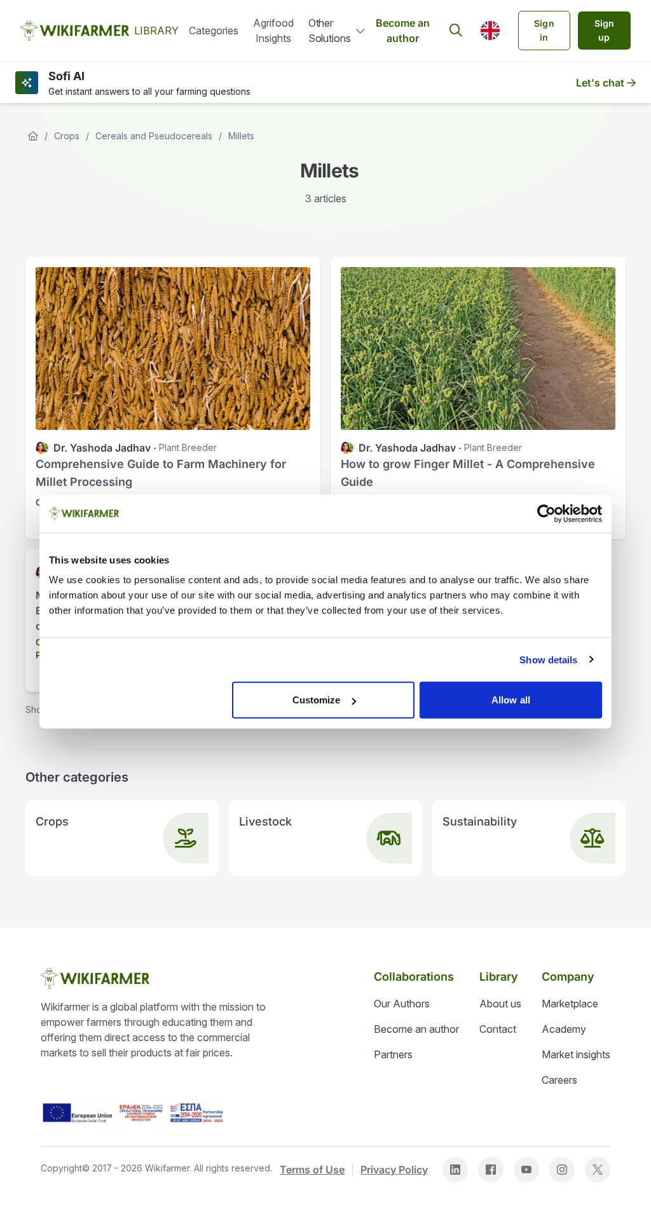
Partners (393, 1054)
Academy (564, 1029)
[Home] (33, 136)
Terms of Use (312, 1169)
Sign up (604, 30)
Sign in (544, 30)
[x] (597, 1169)
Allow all (510, 699)
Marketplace (570, 1003)
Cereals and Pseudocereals (153, 135)
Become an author (403, 31)
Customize (316, 699)
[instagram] (562, 1169)
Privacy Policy (394, 1169)
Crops (66, 135)
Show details (548, 659)
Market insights (576, 1054)
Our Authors (402, 1003)
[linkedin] (455, 1169)
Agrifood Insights (273, 31)
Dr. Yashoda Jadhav (102, 447)
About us (500, 1003)
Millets (241, 135)
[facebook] (491, 1169)
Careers (559, 1080)
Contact (497, 1029)
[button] (490, 30)
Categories (213, 30)
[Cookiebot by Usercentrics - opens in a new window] (546, 513)
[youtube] (526, 1169)
